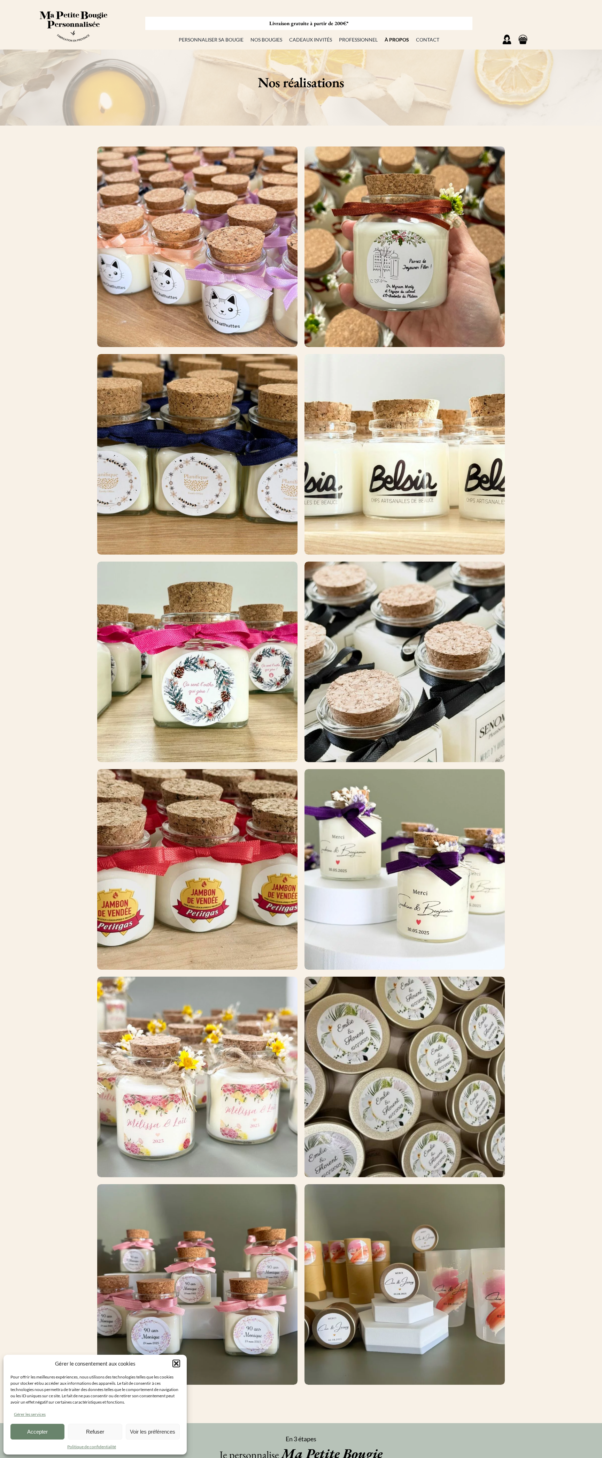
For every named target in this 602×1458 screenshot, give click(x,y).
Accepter (37, 1432)
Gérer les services (30, 1414)
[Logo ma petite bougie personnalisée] (73, 6)
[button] (176, 1363)
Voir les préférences (152, 1432)
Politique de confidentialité (91, 1446)
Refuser (95, 1432)
